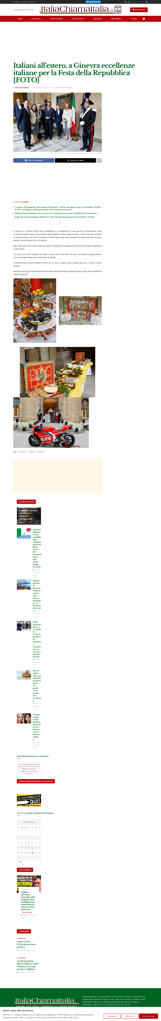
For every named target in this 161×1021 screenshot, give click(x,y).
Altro (134, 19)
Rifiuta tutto (130, 1016)
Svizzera (40, 452)
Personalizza (112, 1016)
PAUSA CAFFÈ (77, 19)
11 (22, 842)
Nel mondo (116, 19)
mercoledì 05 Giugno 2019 (42, 87)
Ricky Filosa (27, 912)
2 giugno (22, 452)
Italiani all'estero (66, 87)
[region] (80, 1014)
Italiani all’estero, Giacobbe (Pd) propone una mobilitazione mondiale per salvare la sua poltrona (28, 901)
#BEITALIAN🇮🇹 (56, 19)
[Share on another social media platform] (99, 160)
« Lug (19, 861)
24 (19, 853)
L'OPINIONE (21, 938)
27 (29, 853)
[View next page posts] (60, 223)
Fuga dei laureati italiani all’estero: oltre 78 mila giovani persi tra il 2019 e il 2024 (54, 217)
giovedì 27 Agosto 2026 (29, 522)
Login (128, 2)
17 (18, 848)
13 (29, 842)
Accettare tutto (148, 1016)
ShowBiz (97, 19)
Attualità (35, 19)
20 (29, 848)
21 (32, 848)
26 (26, 853)
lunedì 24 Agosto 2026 (26, 950)
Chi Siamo (16, 2)
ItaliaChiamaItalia (22, 87)
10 (18, 842)
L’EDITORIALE (25, 889)
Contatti (24, 2)
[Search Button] (146, 2)
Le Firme (32, 2)
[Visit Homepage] (80, 10)
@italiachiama (30, 769)
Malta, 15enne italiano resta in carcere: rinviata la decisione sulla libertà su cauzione (56, 213)
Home (20, 19)
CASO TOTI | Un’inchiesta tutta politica (26, 944)
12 (25, 842)
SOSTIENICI (139, 10)
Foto (57, 87)
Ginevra (32, 452)
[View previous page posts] (55, 223)
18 (22, 848)
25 (22, 853)
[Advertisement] (80, 41)
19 (25, 848)
